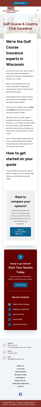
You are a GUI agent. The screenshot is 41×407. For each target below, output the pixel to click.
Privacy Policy (20, 380)
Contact (20, 386)
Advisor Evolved (29, 404)
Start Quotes (19, 3)
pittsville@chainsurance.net (16, 359)
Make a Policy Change (21, 304)
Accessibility (20, 377)
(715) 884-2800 (13, 353)
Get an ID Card (18, 314)
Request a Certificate (21, 309)
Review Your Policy (20, 324)
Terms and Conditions (20, 383)
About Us (20, 366)
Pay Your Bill (17, 319)
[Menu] (38, 10)
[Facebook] (20, 394)
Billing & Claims (20, 375)
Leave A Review (20, 372)
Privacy (4, 404)
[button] (20, 231)
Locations (20, 369)
